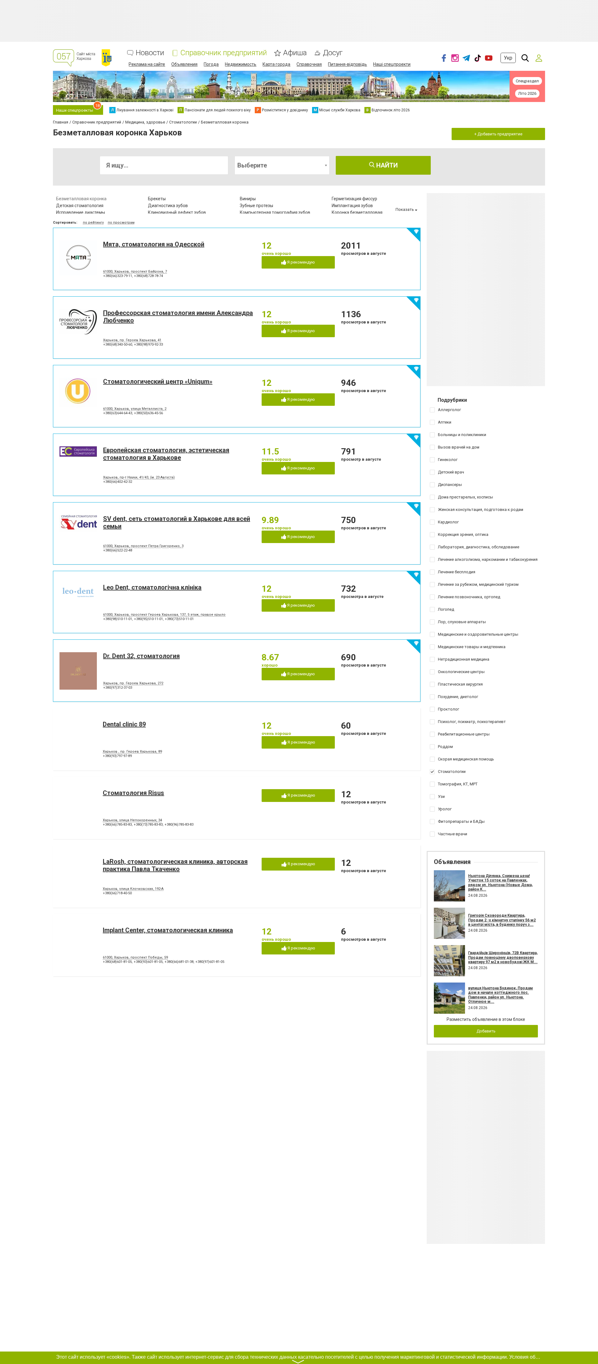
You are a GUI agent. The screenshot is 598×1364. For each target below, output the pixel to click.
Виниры (248, 198)
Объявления (184, 64)
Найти (386, 165)
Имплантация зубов (352, 205)
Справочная (309, 64)
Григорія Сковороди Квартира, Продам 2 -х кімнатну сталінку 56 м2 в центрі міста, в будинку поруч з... (502, 920)
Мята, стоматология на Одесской (153, 244)
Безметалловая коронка (81, 198)
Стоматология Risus (133, 793)
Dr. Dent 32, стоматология (141, 656)
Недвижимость (240, 64)
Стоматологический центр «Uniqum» (157, 381)
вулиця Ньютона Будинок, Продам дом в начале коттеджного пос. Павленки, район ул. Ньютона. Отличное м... (500, 995)
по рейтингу (93, 223)
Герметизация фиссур (354, 198)
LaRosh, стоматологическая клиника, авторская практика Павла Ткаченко (175, 865)
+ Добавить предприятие (498, 134)
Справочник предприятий (223, 53)
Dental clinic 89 (124, 724)
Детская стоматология (79, 205)
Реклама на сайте (147, 64)
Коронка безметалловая (357, 212)
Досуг (333, 53)
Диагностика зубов (168, 205)
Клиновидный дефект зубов (177, 212)
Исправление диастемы (80, 212)
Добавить (486, 1031)
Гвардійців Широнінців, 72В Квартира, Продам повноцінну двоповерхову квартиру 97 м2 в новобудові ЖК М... (503, 957)
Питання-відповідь (347, 64)
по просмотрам (121, 223)
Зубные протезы (256, 205)
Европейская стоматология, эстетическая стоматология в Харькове (166, 453)
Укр (508, 58)
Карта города (276, 64)
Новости (150, 53)
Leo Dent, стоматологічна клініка (152, 587)
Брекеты (157, 198)
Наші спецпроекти (392, 64)
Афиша (295, 53)
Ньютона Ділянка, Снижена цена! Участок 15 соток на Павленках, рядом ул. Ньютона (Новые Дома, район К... (500, 882)
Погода (211, 64)
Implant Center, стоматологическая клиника (168, 930)
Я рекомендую (300, 262)
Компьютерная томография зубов (275, 212)
